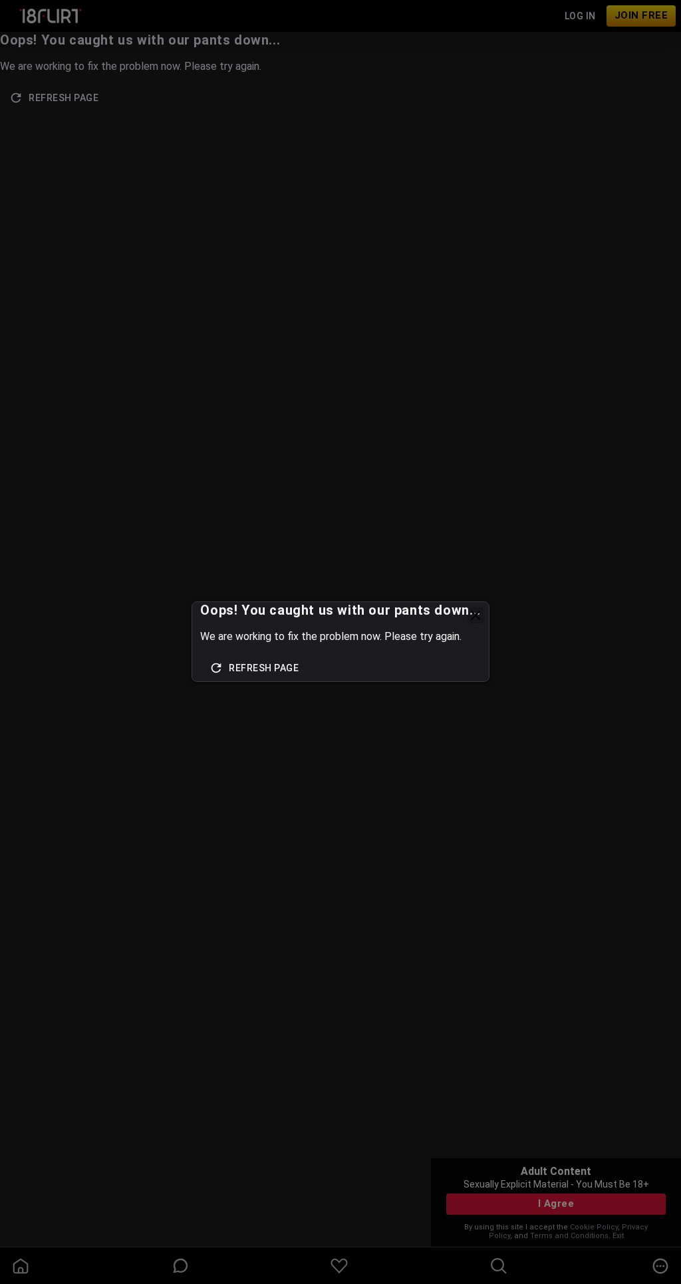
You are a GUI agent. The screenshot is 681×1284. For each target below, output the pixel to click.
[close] (475, 615)
